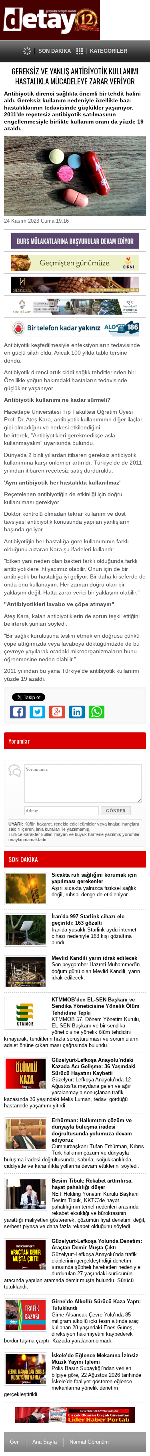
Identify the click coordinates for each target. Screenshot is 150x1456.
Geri (15, 1442)
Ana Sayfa (44, 1442)
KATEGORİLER (108, 51)
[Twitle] (37, 712)
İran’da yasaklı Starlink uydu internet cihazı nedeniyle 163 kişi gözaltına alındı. (94, 929)
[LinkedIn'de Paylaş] (77, 712)
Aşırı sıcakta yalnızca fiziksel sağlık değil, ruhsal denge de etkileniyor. (94, 885)
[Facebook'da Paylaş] (18, 712)
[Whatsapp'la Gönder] (96, 712)
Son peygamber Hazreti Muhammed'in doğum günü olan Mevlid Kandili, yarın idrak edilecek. (96, 968)
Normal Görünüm (89, 1442)
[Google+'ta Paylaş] (57, 712)
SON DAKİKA (54, 51)
